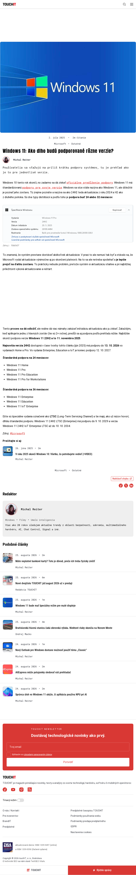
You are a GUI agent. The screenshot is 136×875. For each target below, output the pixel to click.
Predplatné (8, 826)
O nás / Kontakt (11, 810)
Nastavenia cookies (81, 832)
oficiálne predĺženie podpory (90, 182)
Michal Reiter (22, 159)
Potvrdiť (68, 762)
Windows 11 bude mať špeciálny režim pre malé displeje (45, 605)
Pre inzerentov (10, 816)
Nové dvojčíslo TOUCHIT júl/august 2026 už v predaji (43, 583)
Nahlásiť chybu (120, 478)
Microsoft (17, 433)
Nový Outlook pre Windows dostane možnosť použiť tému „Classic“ (51, 650)
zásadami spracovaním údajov (38, 754)
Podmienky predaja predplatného (88, 821)
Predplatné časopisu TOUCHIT (87, 810)
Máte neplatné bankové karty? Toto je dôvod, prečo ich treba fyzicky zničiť (55, 561)
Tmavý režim (10, 800)
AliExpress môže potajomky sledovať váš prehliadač (43, 672)
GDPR (74, 826)
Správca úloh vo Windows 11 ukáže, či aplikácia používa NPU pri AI (51, 694)
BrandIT (7, 821)
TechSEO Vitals (38, 861)
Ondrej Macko (23, 634)
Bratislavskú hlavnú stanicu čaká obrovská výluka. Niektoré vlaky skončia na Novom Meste (63, 627)
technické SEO (11, 861)
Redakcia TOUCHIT (26, 590)
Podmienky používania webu (86, 816)
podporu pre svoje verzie (42, 187)
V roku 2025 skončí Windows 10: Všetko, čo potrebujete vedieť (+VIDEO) (53, 454)
